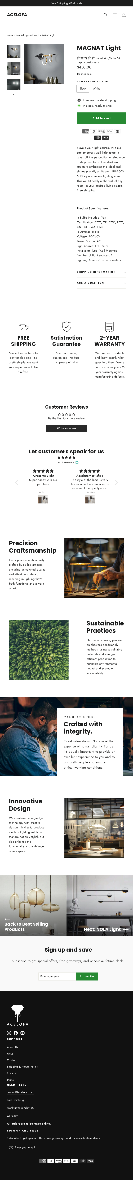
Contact (11, 1060)
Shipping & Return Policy (22, 1067)
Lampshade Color (92, 81)
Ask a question (90, 283)
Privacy (11, 1073)
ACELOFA (17, 15)
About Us (12, 1047)
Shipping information (96, 272)
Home (10, 35)
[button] (86, 58)
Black (82, 88)
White (96, 88)
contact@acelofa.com (20, 1092)
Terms (10, 1080)
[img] (66, 457)
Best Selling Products (26, 35)
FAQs (10, 1054)
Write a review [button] (66, 428)
